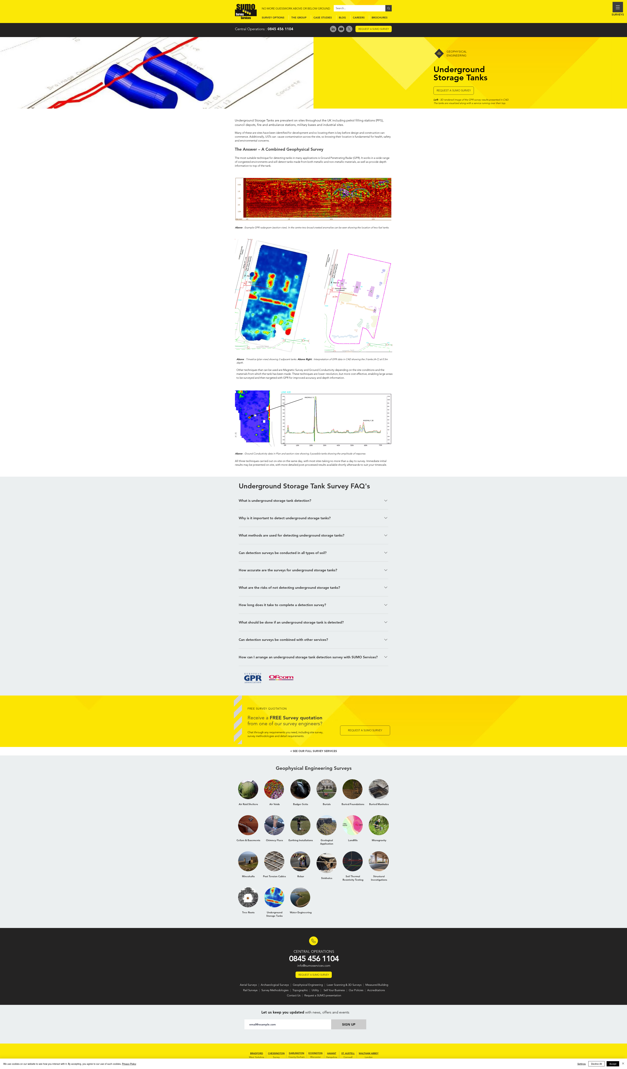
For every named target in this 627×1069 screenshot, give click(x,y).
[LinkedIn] (333, 29)
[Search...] (388, 8)
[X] (349, 29)
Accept (612, 1063)
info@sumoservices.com (313, 965)
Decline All (596, 1063)
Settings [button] (581, 1063)
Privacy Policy (129, 1063)
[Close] (623, 1063)
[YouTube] (341, 29)
